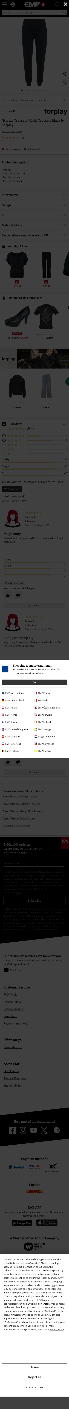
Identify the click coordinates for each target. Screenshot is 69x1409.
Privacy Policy (57, 1329)
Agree (34, 1367)
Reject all (34, 1377)
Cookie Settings (35, 1325)
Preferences (34, 1387)
